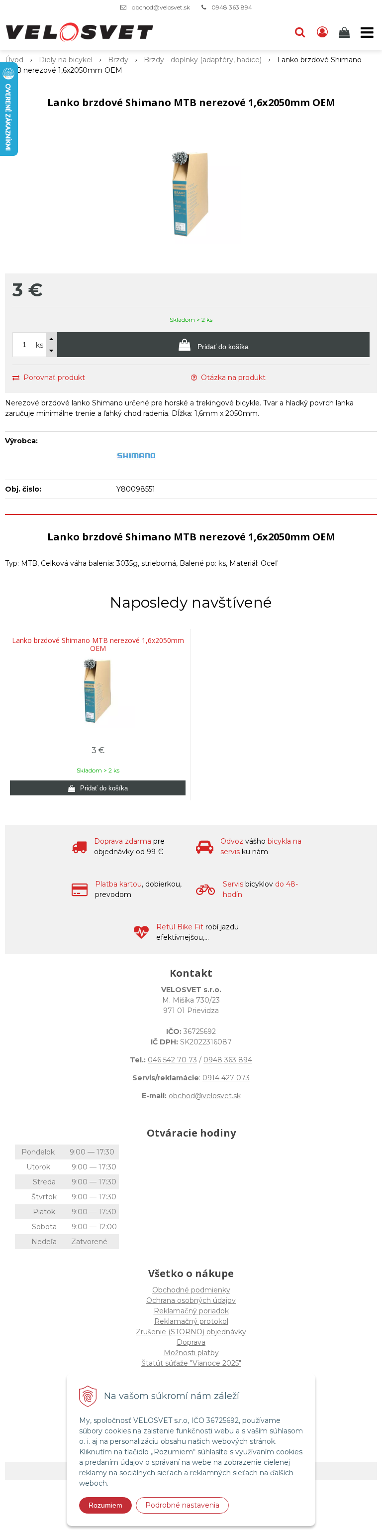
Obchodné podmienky (191, 1289)
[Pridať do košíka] (98, 787)
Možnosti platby (191, 1352)
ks (39, 345)
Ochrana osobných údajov (191, 1300)
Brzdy (118, 59)
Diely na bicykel (66, 59)
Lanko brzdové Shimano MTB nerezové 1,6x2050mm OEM (98, 644)
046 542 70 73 (172, 1059)
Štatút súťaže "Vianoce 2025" (191, 1363)
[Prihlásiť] (322, 32)
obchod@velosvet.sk (161, 7)
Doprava (191, 1342)
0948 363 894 (231, 7)
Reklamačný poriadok (191, 1310)
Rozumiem (105, 1505)
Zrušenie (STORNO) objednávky (191, 1331)
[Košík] (345, 32)
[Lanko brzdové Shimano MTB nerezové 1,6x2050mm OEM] (191, 193)
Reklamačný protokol (191, 1321)
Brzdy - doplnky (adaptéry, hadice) (203, 59)
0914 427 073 (226, 1077)
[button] (300, 32)
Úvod (14, 59)
